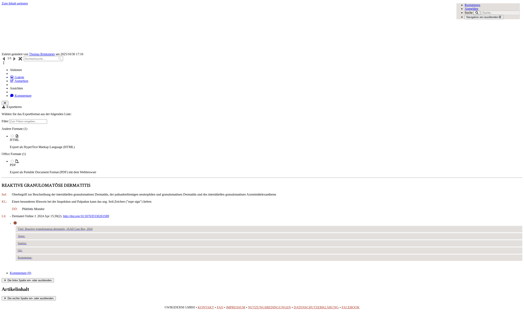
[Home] (210, 28)
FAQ (220, 307)
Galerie (19, 77)
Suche (469, 12)
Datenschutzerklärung (316, 307)
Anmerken (21, 81)
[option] (266, 141)
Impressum (235, 307)
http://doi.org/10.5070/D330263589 (86, 216)
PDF (13, 165)
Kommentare (23, 95)
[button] (4, 63)
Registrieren (472, 5)
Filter (5, 121)
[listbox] (262, 150)
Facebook (351, 307)
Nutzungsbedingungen (269, 307)
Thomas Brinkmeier (42, 54)
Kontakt (206, 307)
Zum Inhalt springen (15, 3)
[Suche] (476, 13)
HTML (14, 140)
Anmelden (471, 8)
